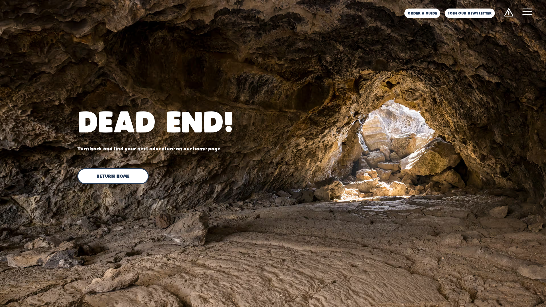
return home (113, 177)
